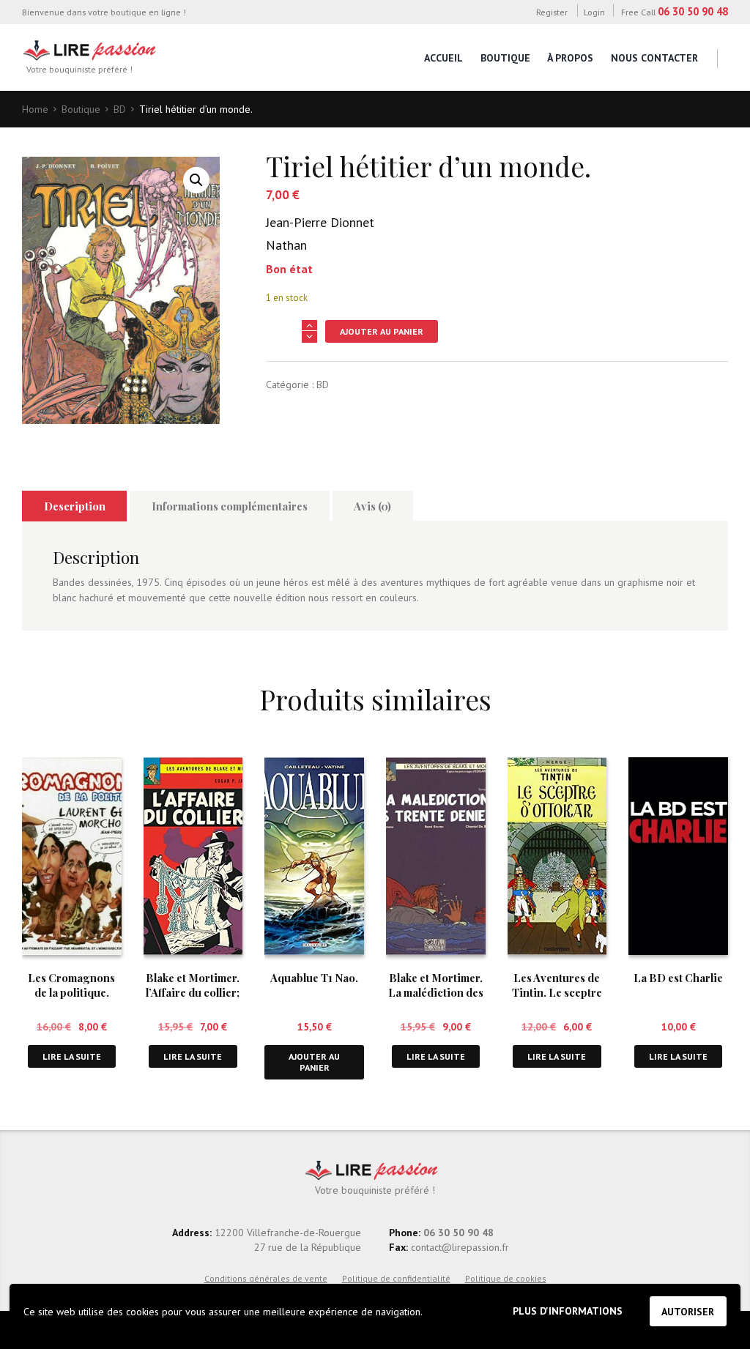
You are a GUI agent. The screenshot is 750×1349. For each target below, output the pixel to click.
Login (594, 12)
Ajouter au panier (381, 331)
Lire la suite (71, 1056)
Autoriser (687, 1311)
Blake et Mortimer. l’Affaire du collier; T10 (193, 992)
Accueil (443, 57)
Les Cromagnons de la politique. (71, 984)
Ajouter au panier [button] (314, 1062)
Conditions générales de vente (265, 1278)
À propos (570, 57)
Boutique (505, 57)
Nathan (286, 245)
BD (120, 109)
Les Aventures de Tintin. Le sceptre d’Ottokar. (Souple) (557, 992)
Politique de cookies (505, 1278)
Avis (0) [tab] (372, 506)
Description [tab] (74, 506)
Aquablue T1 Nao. (314, 977)
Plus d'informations (568, 1311)
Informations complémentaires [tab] (230, 506)
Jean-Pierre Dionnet (320, 222)
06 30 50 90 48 (693, 11)
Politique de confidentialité (396, 1278)
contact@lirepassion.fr (458, 1247)
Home (35, 109)
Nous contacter (654, 57)
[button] (196, 180)
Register (551, 12)
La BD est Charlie (678, 977)
